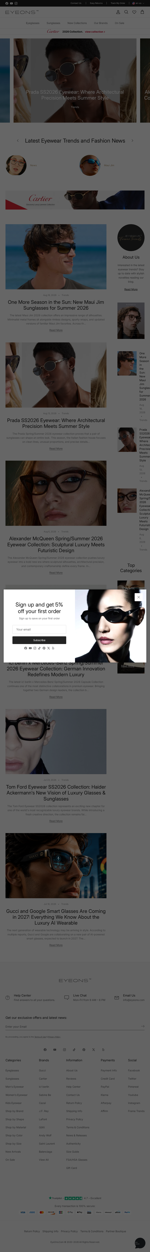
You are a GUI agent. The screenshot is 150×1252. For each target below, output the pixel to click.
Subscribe (39, 640)
